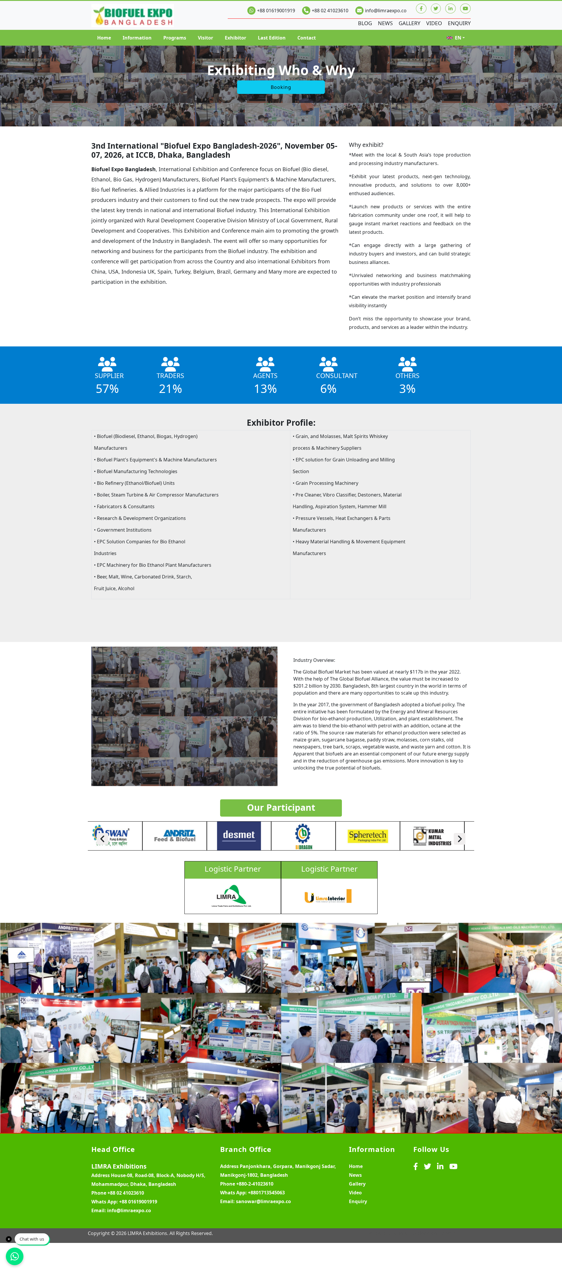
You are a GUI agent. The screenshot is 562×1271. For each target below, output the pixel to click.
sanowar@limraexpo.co (263, 1201)
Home (104, 38)
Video (434, 23)
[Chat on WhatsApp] (14, 1256)
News (385, 23)
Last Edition (272, 38)
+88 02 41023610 (330, 10)
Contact (306, 38)
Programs (174, 38)
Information (137, 38)
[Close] (9, 1239)
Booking (281, 87)
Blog (365, 23)
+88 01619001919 (276, 10)
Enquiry (459, 23)
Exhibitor (235, 38)
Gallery (409, 23)
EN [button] (458, 38)
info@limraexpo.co (386, 10)
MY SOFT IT (458, 1233)
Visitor (205, 38)
